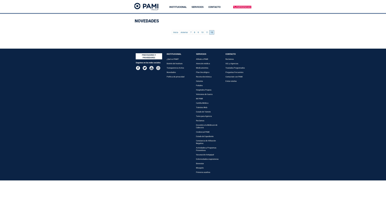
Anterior (184, 32)
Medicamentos (202, 68)
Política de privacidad (175, 76)
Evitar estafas (231, 81)
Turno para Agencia (204, 116)
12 (212, 32)
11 (207, 32)
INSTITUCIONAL (178, 7)
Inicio (175, 32)
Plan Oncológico (202, 72)
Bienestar (200, 163)
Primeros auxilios (203, 172)
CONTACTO (214, 7)
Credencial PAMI (202, 132)
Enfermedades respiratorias (207, 159)
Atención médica (203, 63)
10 (202, 32)
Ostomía (199, 81)
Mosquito (200, 168)
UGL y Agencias (231, 63)
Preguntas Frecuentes (234, 72)
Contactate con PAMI (234, 76)
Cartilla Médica (202, 103)
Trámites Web (201, 107)
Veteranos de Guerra (204, 94)
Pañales (199, 85)
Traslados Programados (235, 68)
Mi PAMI (199, 98)
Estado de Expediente (205, 136)
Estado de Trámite (203, 112)
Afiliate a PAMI (202, 59)
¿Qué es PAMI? (173, 59)
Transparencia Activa (175, 68)
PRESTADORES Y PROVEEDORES (149, 56)
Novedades (171, 72)
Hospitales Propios (203, 90)
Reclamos (200, 120)
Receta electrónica (203, 76)
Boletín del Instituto (175, 63)
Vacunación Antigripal (205, 154)
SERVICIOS (197, 7)
